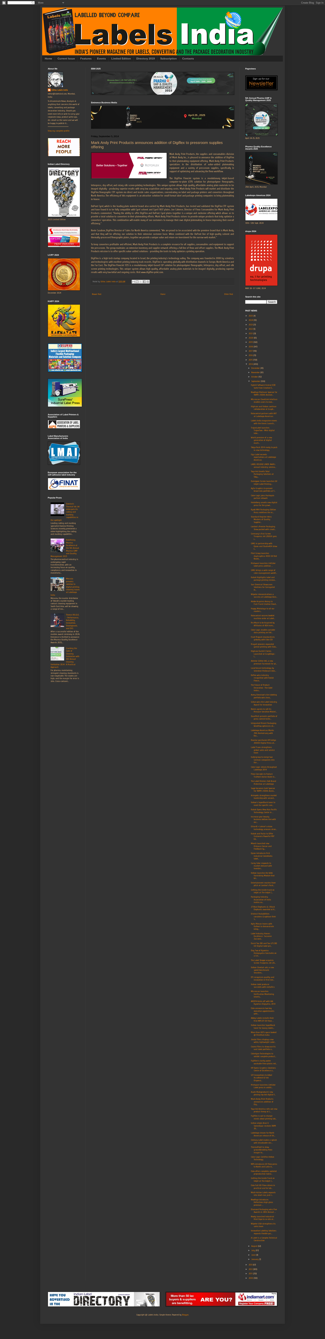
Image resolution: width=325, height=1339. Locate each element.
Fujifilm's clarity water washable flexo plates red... (264, 1062)
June (253, 1255)
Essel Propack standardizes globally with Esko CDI (263, 638)
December (255, 368)
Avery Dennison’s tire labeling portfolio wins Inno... (264, 696)
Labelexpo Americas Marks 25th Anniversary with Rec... (262, 733)
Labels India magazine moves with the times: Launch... (264, 422)
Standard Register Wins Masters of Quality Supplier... (261, 519)
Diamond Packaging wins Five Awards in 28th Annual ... (264, 1210)
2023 (251, 324)
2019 (251, 342)
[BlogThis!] (137, 282)
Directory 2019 (145, 58)
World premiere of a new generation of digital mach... (261, 440)
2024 (251, 320)
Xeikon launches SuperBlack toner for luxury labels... (263, 1026)
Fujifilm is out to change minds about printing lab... (263, 1117)
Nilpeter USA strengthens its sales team (263, 1225)
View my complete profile (58, 130)
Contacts (188, 58)
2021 (251, 333)
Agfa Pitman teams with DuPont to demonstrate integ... (262, 926)
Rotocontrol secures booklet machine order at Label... (263, 616)
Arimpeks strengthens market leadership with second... (264, 796)
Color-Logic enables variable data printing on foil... (263, 631)
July (253, 1250)
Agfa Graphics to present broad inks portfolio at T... (263, 489)
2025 (251, 315)
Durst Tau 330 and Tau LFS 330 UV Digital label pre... (264, 944)
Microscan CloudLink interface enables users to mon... (264, 400)
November (255, 372)
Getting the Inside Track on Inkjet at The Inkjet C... (263, 1179)
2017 (251, 351)
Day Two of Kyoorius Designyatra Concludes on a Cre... (263, 953)
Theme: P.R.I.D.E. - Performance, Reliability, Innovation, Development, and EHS (72, 621)
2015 (251, 359)
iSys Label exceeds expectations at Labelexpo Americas (263, 457)
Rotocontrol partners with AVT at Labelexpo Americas (264, 414)
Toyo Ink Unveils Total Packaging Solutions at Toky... (262, 474)
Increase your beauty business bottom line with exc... (263, 819)
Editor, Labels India (60, 90)
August (254, 1246)
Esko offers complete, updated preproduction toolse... (264, 1172)
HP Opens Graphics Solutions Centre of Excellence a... (263, 1069)
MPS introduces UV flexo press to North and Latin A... (264, 1165)
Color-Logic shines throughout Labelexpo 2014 (264, 768)
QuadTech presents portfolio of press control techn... (264, 717)
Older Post (228, 294)
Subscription (168, 58)
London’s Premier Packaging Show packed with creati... (263, 527)
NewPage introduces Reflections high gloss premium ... (262, 1202)
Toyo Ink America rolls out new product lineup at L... (264, 1110)
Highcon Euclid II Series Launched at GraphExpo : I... (263, 654)
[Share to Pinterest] (148, 282)
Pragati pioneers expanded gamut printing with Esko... (264, 645)
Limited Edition (121, 58)
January (255, 1259)
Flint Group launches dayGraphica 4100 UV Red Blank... (264, 556)
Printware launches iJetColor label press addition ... (263, 564)
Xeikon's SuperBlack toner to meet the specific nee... (263, 803)
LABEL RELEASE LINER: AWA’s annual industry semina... (263, 465)
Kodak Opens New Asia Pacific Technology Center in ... (264, 810)
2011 (251, 1273)
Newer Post (96, 294)
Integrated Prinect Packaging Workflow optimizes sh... (263, 724)
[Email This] (133, 282)
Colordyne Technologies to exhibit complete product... (263, 1055)
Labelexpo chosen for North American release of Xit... (263, 1134)
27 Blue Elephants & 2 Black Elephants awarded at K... (263, 908)
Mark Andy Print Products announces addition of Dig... (262, 1102)
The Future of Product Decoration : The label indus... (261, 688)
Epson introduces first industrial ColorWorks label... (261, 856)
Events (101, 58)
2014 (251, 364)
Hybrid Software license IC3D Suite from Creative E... (263, 386)
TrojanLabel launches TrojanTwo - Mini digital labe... (263, 430)
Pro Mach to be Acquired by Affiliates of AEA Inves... (263, 624)
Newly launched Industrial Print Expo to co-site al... (262, 1217)
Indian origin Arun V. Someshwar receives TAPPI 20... (263, 1126)
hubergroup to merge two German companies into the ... (262, 760)
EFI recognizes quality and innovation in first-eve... (262, 978)
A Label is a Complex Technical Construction (264, 1239)
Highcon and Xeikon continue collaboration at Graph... (263, 407)
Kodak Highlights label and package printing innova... (263, 578)
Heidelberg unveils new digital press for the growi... (264, 503)
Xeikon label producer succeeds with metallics (263, 985)
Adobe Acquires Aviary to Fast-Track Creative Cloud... (264, 602)
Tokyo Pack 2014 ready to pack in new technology (264, 448)
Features (86, 58)
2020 (251, 337)
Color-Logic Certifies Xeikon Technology (262, 1158)
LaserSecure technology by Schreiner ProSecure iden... (263, 669)
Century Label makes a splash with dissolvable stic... (264, 1141)
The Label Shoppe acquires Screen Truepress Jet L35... (263, 961)
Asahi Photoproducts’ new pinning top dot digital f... (263, 1093)
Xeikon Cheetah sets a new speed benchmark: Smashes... (262, 970)
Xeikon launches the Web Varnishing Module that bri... (263, 876)
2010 (251, 1278)
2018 (251, 346)
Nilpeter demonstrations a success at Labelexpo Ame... (264, 595)
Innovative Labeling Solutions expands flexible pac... (263, 1232)
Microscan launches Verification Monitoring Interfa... (262, 994)
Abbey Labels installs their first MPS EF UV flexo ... (262, 1019)
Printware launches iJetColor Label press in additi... (263, 1086)
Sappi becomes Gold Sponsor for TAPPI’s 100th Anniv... (263, 789)
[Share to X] (141, 282)
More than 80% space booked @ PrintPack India (263, 1033)
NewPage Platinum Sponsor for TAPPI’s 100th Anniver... (264, 393)
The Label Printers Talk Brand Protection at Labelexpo (263, 782)
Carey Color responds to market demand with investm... (261, 866)
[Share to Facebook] (144, 282)
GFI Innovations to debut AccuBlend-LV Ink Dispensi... (261, 1078)
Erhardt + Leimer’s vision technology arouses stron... (264, 827)
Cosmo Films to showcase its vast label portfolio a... (263, 1048)
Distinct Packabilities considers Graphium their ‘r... (263, 916)
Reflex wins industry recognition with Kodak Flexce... (262, 678)
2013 (251, 1264)
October (254, 376)
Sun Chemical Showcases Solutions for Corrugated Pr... (263, 587)
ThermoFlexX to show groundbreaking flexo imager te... (261, 1150)
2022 (251, 329)
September (256, 381)
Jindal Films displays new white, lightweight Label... (263, 1040)
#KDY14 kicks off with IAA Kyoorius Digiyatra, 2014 (263, 1002)
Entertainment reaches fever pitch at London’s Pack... (263, 884)
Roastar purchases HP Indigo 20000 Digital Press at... (263, 741)
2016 (251, 355)
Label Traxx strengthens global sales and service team (263, 750)
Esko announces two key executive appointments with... (262, 1011)
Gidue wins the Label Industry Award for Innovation (264, 703)
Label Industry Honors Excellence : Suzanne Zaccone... (261, 936)
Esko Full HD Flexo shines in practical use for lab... (263, 1186)
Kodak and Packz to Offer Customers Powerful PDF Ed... (262, 836)
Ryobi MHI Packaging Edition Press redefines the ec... (263, 511)
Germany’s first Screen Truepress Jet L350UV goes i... (264, 536)
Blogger (185, 1314)
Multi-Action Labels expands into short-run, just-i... (263, 1193)
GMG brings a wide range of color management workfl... (264, 571)
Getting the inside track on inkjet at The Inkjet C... (262, 891)
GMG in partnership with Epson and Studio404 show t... (264, 546)
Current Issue (66, 58)
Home (48, 58)
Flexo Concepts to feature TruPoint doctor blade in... (263, 775)
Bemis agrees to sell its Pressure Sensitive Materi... (264, 710)
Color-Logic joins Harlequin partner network (262, 496)
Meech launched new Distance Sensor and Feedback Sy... (261, 846)
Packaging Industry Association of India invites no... (261, 899)
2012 (251, 1269)
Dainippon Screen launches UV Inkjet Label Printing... (264, 482)
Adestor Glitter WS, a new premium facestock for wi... (264, 662)
